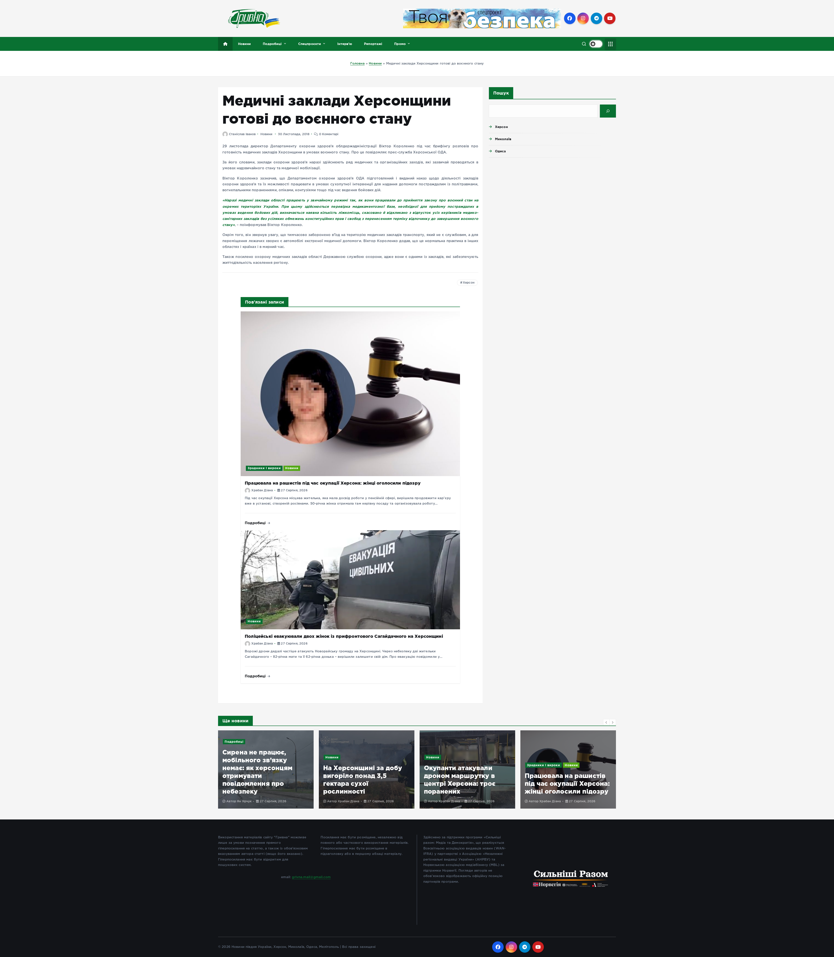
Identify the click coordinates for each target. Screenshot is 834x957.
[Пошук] (608, 111)
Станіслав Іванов (242, 134)
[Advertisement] (552, 194)
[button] (606, 722)
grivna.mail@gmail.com (311, 877)
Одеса (500, 151)
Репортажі (373, 44)
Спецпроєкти (309, 44)
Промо (400, 44)
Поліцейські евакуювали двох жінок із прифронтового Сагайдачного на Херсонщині (344, 636)
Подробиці (272, 44)
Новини (244, 44)
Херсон (469, 282)
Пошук (501, 92)
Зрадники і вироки (264, 468)
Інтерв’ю (344, 44)
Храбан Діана (262, 490)
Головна (357, 63)
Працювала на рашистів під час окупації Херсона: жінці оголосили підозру (333, 482)
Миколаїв (503, 139)
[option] (266, 769)
